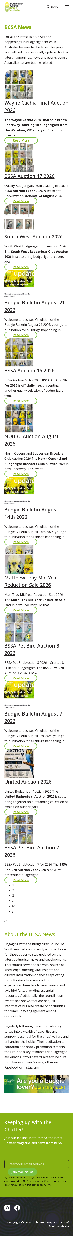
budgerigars (29, 807)
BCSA (33, 37)
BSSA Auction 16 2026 (29, 370)
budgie (36, 62)
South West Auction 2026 (33, 236)
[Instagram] (7, 1208)
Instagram (31, 1067)
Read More (21, 140)
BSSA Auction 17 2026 (29, 176)
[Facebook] (17, 1208)
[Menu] (67, 7)
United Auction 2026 (28, 781)
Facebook (11, 1067)
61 (14, 906)
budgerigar (34, 42)
